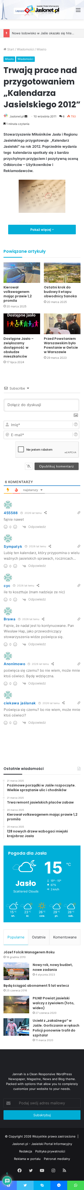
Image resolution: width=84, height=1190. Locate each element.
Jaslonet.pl (17, 116)
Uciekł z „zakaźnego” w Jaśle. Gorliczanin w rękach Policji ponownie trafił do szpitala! (56, 1028)
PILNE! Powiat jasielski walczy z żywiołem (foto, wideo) (53, 1003)
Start (10, 49)
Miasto (41, 49)
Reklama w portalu (27, 1159)
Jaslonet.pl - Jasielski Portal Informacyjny (42, 1144)
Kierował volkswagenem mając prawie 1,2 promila (18, 294)
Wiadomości (25, 49)
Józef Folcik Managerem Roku (29, 952)
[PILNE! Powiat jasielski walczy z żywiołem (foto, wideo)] (16, 1004)
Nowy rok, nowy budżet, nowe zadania (53, 967)
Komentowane (65, 937)
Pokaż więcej (41, 230)
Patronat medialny (57, 1159)
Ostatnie (39, 937)
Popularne (15, 937)
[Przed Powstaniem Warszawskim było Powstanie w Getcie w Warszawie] (62, 323)
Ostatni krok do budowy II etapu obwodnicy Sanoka (60, 291)
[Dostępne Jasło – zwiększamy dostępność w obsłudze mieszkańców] (22, 323)
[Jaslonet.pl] (42, 9)
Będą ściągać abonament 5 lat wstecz (36, 985)
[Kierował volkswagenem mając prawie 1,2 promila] (22, 272)
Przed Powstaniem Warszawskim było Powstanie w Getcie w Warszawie (61, 345)
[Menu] (78, 11)
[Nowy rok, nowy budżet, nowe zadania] (16, 971)
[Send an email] (25, 116)
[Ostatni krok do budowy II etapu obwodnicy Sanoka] (62, 272)
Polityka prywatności (50, 1151)
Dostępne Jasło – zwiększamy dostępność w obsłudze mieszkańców (19, 347)
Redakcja (25, 1151)
